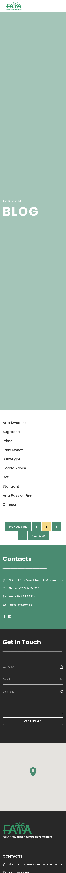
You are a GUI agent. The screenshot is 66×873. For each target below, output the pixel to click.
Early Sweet (13, 450)
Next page (38, 535)
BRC (6, 477)
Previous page (18, 526)
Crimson (10, 504)
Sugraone (11, 431)
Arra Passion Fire (17, 495)
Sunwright (11, 459)
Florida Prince (14, 468)
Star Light (11, 486)
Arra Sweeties (15, 422)
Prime (7, 440)
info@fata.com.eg (20, 604)
